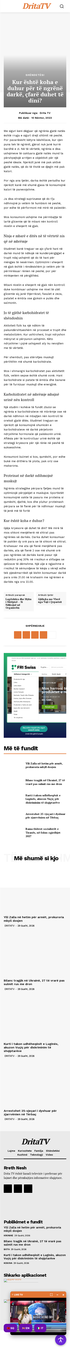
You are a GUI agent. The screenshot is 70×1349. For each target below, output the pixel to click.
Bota (7, 1249)
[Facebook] (17, 635)
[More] (52, 635)
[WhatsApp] (43, 635)
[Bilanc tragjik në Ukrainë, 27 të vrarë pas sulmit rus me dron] (13, 781)
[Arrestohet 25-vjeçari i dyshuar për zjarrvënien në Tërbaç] (13, 815)
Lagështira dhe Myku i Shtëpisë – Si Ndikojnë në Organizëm (18, 603)
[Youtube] (28, 1188)
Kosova (8, 1263)
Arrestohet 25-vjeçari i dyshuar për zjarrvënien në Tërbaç (45, 815)
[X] (26, 635)
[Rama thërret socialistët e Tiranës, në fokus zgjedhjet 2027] (13, 832)
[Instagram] (18, 1188)
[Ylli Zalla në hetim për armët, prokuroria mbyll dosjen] (13, 765)
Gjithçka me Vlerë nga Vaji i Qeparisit (50, 601)
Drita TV (45, 112)
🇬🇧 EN (25, 1328)
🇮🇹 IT (40, 1328)
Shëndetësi (35, 75)
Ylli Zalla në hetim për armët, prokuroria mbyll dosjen (44, 765)
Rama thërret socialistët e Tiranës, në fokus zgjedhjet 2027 (43, 832)
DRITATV (9, 925)
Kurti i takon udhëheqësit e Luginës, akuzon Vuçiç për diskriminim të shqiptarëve (43, 798)
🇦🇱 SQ (10, 1328)
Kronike (8, 1235)
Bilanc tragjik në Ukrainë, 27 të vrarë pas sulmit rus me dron (45, 782)
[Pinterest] (35, 635)
